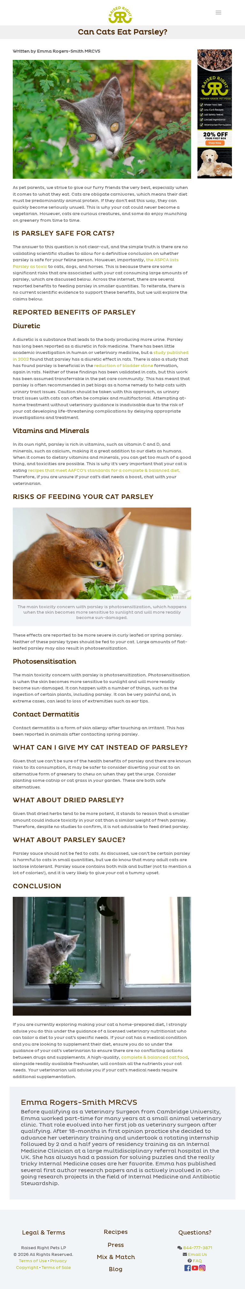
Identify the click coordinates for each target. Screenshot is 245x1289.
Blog (115, 1269)
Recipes (116, 1232)
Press (116, 1245)
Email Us (197, 1255)
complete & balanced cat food (154, 1057)
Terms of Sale (56, 1268)
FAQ (197, 1261)
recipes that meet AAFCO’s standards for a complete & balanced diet (103, 471)
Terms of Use (33, 1261)
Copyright (27, 1268)
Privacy (58, 1261)
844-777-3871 (197, 1248)
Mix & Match (116, 1257)
